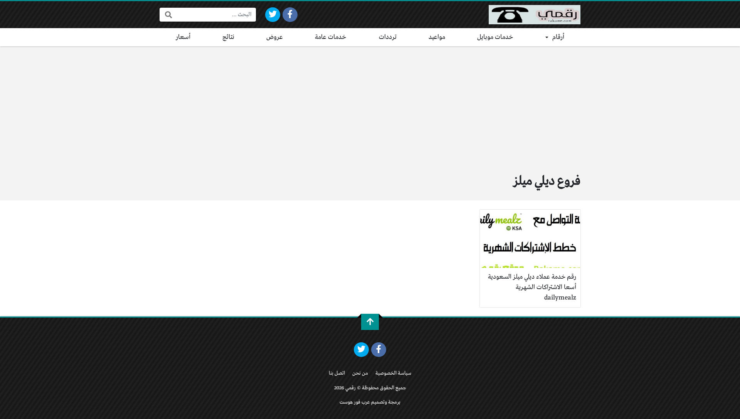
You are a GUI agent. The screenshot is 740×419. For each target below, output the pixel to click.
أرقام (558, 37)
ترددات (388, 37)
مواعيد (437, 37)
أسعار (183, 37)
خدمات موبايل (495, 37)
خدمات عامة (330, 37)
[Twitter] (272, 14)
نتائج (228, 37)
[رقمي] (534, 14)
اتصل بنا (337, 373)
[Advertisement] (370, 104)
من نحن (360, 373)
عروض (274, 37)
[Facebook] (290, 14)
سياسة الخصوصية (393, 373)
